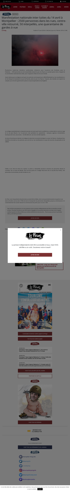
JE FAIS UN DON (35, 255)
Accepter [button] (40, 489)
